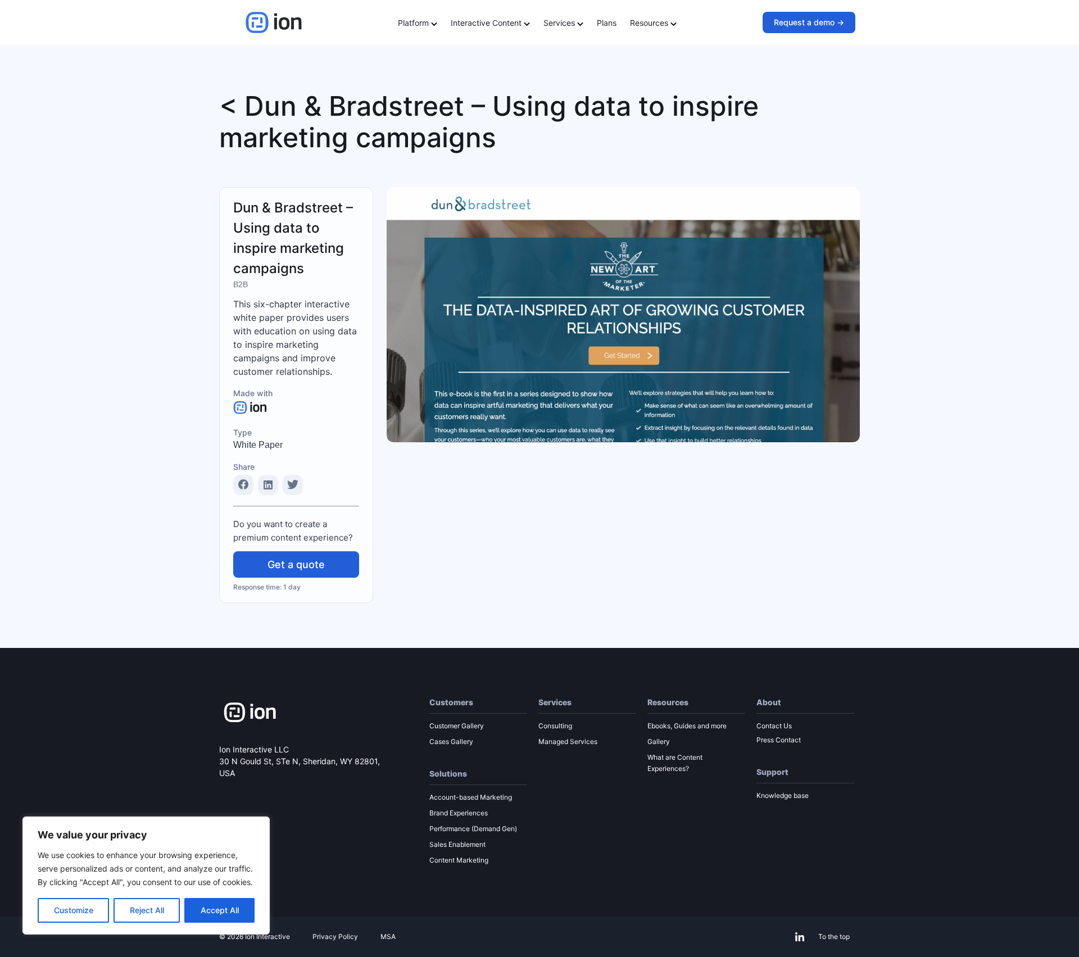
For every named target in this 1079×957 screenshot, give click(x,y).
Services (560, 23)
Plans (606, 23)
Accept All (220, 910)
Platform (414, 23)
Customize (73, 910)
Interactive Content (487, 23)
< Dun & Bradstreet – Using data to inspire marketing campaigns (489, 121)
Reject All (147, 910)
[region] (146, 876)
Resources (650, 23)
